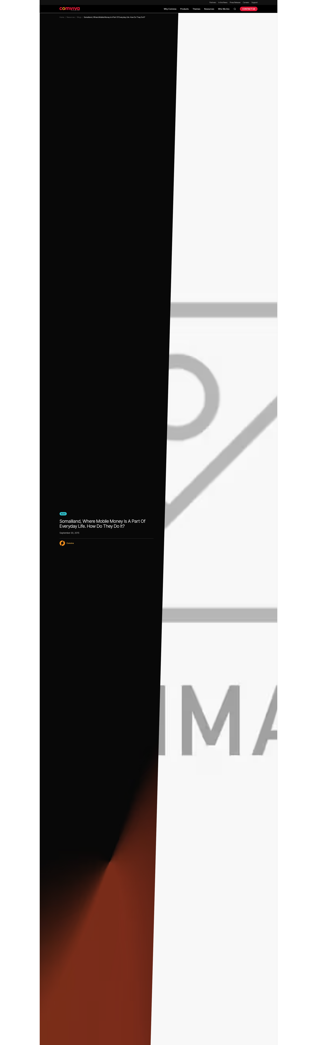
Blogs (79, 17)
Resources (71, 17)
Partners (213, 2)
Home (62, 17)
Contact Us (248, 9)
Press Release (235, 2)
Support (254, 2)
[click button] (234, 9)
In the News (222, 2)
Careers (246, 2)
